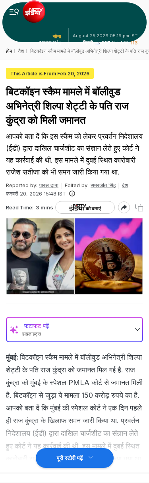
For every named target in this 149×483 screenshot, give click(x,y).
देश (125, 185)
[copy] (139, 207)
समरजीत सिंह (103, 185)
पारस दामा (48, 185)
